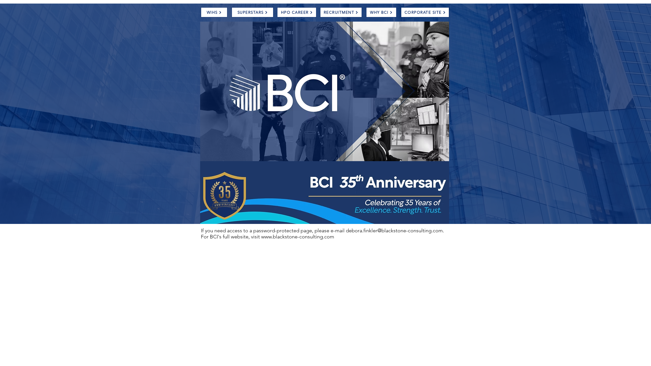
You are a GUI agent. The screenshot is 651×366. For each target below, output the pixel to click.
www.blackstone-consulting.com (297, 237)
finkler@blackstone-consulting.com (403, 230)
